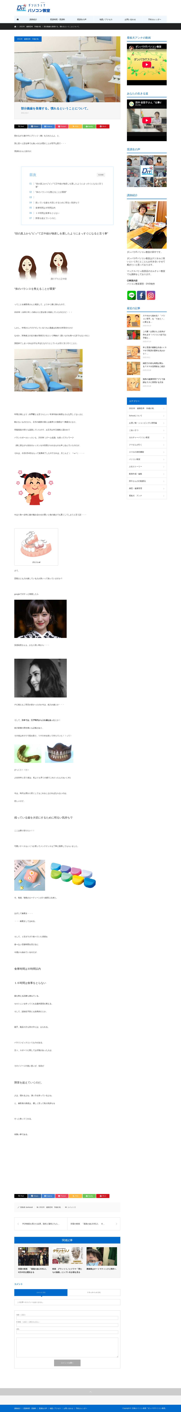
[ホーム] (17, 19)
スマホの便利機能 (136, 452)
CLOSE (101, 175)
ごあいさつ (133, 430)
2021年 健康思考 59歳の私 (28, 39)
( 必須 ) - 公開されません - (28, 1322)
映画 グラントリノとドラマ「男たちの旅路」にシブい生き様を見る (67, 1270)
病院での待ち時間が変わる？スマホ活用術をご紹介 (154, 364)
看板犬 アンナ (135, 496)
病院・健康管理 (135, 488)
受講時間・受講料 (57, 19)
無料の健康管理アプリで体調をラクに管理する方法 (154, 380)
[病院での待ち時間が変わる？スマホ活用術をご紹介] (133, 368)
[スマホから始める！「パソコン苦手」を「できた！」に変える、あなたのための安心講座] (133, 320)
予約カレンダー (154, 19)
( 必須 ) (20, 1315)
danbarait (29, 1207)
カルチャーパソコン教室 (139, 437)
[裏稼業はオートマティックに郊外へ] (102, 1256)
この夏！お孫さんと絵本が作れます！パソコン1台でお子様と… (154, 334)
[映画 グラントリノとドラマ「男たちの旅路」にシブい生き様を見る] (67, 1256)
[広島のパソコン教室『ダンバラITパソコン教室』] (34, 8)
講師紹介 (33, 19)
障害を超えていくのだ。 (46, 218)
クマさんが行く (135, 445)
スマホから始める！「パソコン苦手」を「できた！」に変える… (154, 319)
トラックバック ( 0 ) (93, 1292)
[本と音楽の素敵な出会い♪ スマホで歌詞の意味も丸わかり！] (133, 352)
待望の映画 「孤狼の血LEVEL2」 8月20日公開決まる (33, 1270)
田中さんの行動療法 (137, 481)
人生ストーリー (135, 466)
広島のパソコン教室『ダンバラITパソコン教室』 (149, 1408)
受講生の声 (81, 19)
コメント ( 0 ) (40, 1292)
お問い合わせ (130, 19)
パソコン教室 (134, 459)
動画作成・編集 (135, 474)
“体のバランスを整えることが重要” (51, 192)
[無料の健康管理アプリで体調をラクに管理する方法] (133, 384)
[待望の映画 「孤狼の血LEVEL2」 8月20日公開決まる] (33, 1256)
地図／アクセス (106, 19)
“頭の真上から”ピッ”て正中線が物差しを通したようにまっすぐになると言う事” (69, 185)
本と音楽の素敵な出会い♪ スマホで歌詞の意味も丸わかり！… (155, 350)
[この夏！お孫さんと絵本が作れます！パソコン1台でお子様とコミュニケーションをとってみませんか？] (133, 336)
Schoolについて (135, 416)
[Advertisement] (67, 1174)
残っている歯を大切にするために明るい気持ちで (57, 202)
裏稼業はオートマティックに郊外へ (102, 1269)
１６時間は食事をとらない (47, 213)
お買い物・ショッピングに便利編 (143, 423)
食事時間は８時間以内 (45, 208)
